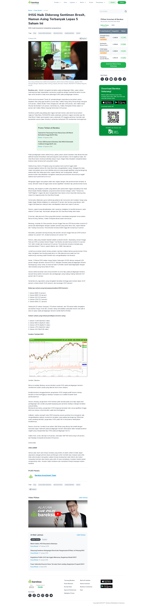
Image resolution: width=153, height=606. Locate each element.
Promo (91, 2)
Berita (30, 10)
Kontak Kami (68, 587)
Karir (81, 590)
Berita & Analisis (85, 580)
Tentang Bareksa (69, 580)
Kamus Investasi (85, 583)
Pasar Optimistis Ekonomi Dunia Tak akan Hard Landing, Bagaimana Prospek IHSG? (57, 564)
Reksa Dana (105, 25)
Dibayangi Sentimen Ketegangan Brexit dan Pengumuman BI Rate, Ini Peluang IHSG (57, 550)
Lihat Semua (83, 498)
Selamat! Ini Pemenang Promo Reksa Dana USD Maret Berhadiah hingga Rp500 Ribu (55, 134)
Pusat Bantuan (68, 583)
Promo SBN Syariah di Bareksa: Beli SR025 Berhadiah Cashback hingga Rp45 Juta (55, 143)
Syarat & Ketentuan (70, 590)
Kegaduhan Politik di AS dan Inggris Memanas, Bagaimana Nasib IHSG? (53, 557)
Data (65, 2)
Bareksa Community (86, 587)
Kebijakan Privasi (69, 593)
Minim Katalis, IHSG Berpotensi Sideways (43, 544)
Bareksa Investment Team (45, 475)
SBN (112, 25)
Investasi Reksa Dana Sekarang (113, 65)
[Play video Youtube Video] (57, 513)
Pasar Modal (38, 10)
